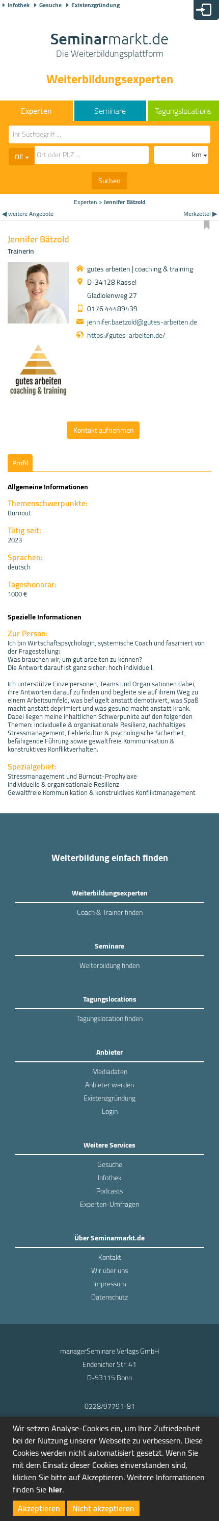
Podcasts (109, 1191)
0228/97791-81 (110, 1406)
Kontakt (109, 1257)
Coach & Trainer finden (110, 912)
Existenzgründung (95, 5)
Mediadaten (109, 1071)
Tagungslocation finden (109, 1018)
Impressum (109, 1283)
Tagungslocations (183, 110)
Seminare (110, 110)
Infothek (19, 5)
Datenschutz (109, 1297)
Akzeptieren (39, 1508)
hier (55, 1489)
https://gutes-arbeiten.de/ (126, 335)
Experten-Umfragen (109, 1204)
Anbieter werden (109, 1084)
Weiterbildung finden (109, 965)
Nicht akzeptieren (103, 1508)
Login (110, 1111)
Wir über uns (109, 1270)
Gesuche (50, 5)
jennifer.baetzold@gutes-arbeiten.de (142, 322)
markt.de (109, 46)
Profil (20, 462)
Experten (85, 202)
